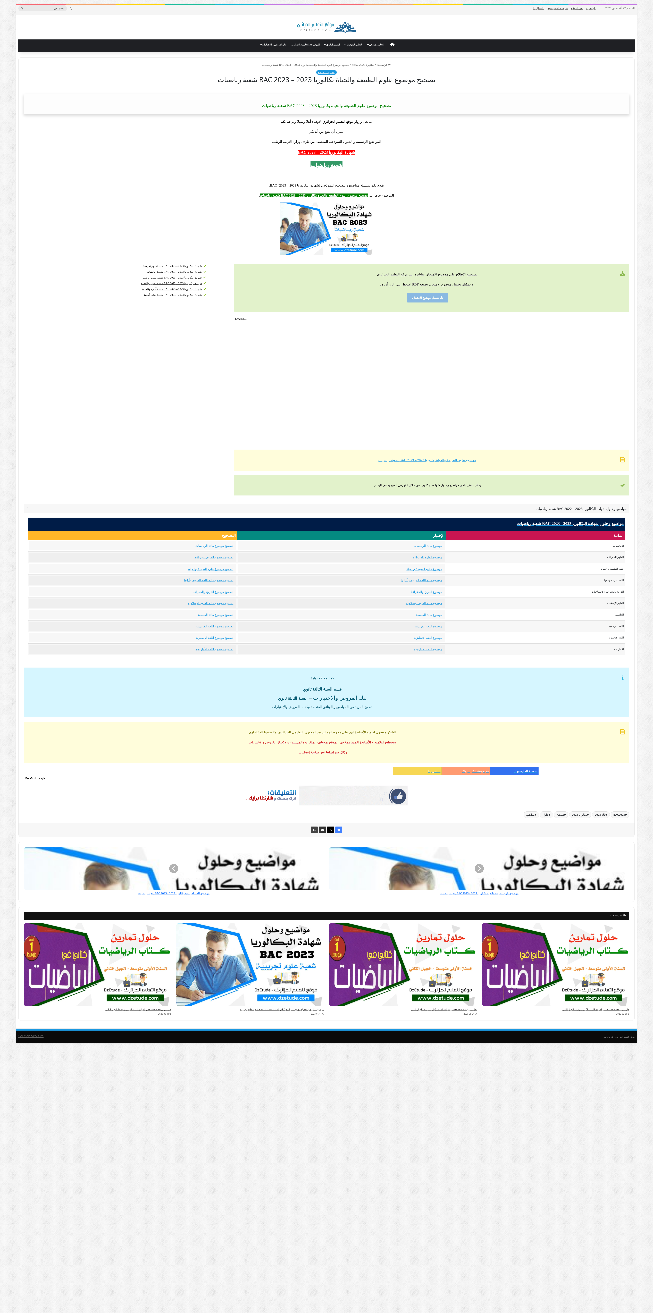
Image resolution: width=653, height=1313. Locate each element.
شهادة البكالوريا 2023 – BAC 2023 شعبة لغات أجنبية (173, 294)
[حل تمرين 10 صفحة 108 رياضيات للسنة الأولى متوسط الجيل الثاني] (555, 964)
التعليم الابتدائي (376, 44)
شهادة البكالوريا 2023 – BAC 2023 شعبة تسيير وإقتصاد (171, 283)
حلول (546, 815)
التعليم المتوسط (354, 44)
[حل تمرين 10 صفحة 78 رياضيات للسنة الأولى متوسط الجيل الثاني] (97, 964)
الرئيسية (591, 8)
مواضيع (530, 815)
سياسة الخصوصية (558, 8)
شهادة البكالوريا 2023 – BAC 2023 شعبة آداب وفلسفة (172, 289)
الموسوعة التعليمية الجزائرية (305, 44)
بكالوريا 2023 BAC (363, 65)
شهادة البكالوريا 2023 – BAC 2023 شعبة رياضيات (174, 271)
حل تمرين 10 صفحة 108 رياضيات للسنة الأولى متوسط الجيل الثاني (595, 1009)
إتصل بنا (304, 752)
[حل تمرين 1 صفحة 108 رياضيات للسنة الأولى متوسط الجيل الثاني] (403, 964)
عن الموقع (577, 8)
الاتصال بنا (538, 8)
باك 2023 (600, 815)
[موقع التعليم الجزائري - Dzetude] (326, 27)
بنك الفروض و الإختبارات (274, 44)
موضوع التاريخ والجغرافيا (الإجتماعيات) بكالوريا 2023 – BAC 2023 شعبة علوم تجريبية (282, 1009)
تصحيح (560, 815)
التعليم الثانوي (333, 44)
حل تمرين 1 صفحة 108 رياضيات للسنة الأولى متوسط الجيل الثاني (444, 1009)
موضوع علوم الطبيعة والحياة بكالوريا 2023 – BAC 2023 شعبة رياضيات (427, 460)
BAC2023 (619, 815)
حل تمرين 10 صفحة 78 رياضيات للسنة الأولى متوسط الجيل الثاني (138, 1009)
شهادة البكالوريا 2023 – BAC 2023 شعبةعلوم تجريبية (172, 266)
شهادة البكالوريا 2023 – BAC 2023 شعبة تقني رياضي (172, 277)
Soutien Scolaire (31, 1036)
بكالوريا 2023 (579, 815)
